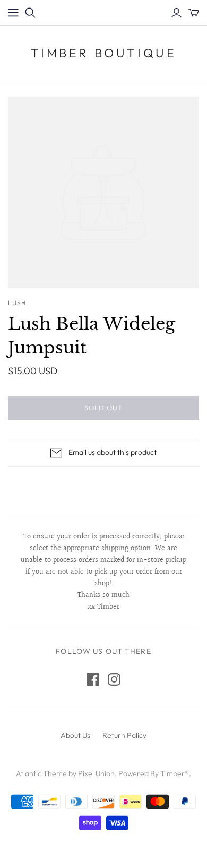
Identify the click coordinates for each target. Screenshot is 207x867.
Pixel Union (96, 773)
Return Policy (124, 735)
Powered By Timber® (153, 773)
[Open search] (30, 12)
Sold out (103, 407)
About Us (75, 735)
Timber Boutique (104, 53)
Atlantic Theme (41, 773)
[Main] (13, 12)
